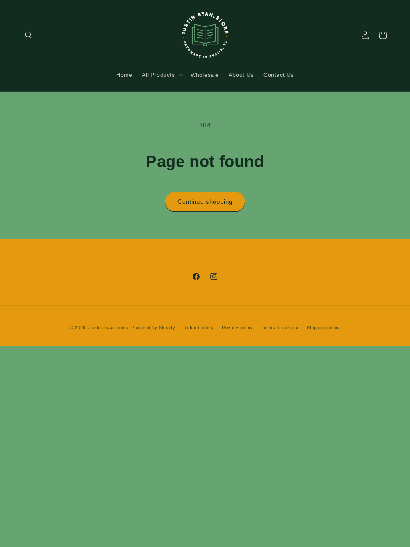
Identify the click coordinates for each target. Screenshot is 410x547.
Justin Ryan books (109, 327)
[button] (29, 35)
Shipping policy (323, 327)
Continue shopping (205, 201)
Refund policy (198, 327)
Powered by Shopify (153, 327)
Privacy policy (237, 327)
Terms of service (280, 327)
